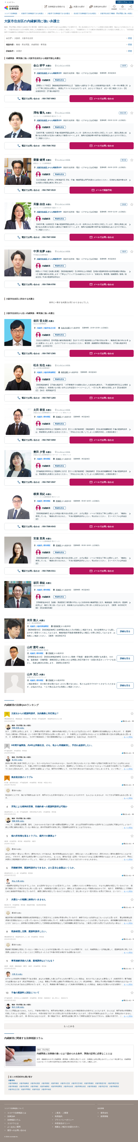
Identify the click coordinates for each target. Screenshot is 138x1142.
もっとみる (69, 1026)
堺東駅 (59, 417)
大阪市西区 (45, 1083)
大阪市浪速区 (89, 1083)
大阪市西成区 (92, 1086)
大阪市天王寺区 (77, 1083)
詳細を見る (125, 631)
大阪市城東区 (44, 1086)
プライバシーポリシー (64, 1120)
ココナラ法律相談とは (16, 1113)
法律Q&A (11, 1116)
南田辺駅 (65, 372)
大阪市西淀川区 (100, 1083)
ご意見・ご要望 (61, 1113)
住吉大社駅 (65, 328)
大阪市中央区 (46, 1089)
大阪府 (39, 328)
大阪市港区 (55, 1083)
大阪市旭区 (34, 1086)
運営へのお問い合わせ (16, 1130)
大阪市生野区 (24, 1086)
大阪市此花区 (35, 1083)
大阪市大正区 (65, 1083)
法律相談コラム (13, 1120)
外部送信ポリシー (62, 1123)
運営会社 (104, 1113)
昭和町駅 (57, 626)
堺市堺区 (46, 417)
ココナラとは (13, 1123)
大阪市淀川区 (103, 1086)
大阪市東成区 (13, 1086)
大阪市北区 (36, 1089)
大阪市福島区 (24, 1083)
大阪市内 (11, 1080)
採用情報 (104, 1116)
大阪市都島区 (13, 1083)
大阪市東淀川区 (113, 1083)
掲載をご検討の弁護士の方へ (67, 1127)
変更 (130, 38)
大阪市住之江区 (49, 328)
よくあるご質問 (13, 1127)
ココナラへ (11, 2)
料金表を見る (59, 80)
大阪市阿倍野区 (49, 372)
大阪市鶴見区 (114, 1086)
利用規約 (58, 1116)
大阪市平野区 (26, 1089)
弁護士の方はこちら (124, 2)
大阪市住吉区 (42, 73)
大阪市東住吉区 (80, 1086)
